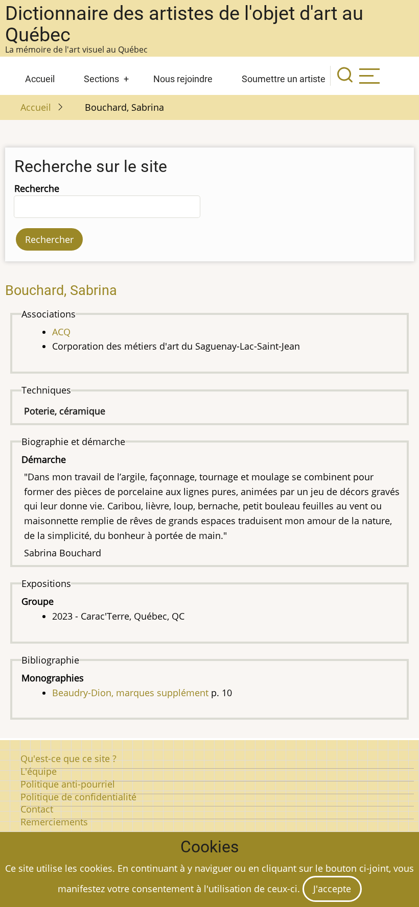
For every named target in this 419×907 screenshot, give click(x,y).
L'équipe (38, 771)
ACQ (61, 332)
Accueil (40, 78)
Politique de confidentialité (78, 797)
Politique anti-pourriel (67, 784)
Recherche (36, 188)
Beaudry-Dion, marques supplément (130, 693)
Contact (36, 809)
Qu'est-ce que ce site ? (68, 758)
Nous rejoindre (183, 78)
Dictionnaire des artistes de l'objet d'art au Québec (184, 24)
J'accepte (332, 889)
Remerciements (54, 822)
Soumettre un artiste (283, 78)
